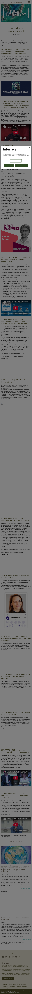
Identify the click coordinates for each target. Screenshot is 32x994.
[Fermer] (29, 148)
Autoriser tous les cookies (21, 165)
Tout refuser (9, 165)
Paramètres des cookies (15, 160)
